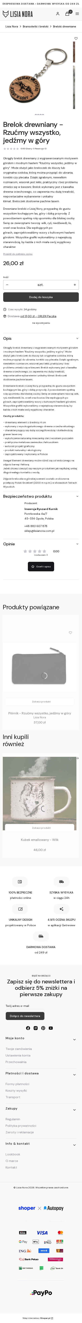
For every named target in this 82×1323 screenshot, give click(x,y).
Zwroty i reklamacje (20, 1132)
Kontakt (11, 1167)
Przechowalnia (16, 1062)
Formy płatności (17, 1084)
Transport (13, 1097)
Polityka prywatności (21, 1126)
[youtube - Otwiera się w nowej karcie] (50, 1028)
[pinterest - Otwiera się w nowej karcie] (43, 1028)
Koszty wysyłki (16, 1090)
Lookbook (13, 1154)
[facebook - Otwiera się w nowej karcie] (28, 1028)
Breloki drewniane (64, 26)
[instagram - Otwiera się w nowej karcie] (35, 1028)
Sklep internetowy (36, 1318)
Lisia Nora (12, 26)
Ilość (6, 277)
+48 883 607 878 (35, 526)
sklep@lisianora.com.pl (39, 531)
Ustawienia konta (18, 1055)
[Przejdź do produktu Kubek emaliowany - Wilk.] (39, 793)
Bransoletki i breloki (35, 26)
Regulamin (13, 1119)
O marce (12, 1161)
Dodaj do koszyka (41, 297)
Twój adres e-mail (17, 1006)
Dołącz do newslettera (25, 1016)
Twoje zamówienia (19, 1049)
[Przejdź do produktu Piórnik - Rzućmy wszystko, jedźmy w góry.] (39, 667)
